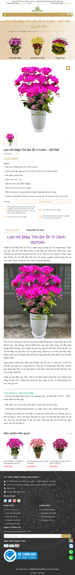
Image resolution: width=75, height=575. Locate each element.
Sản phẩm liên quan (17, 433)
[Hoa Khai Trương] (37, 47)
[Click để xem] (37, 98)
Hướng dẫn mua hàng (48, 510)
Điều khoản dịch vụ (47, 520)
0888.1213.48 (67, 3)
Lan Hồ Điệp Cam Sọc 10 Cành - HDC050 (37, 462)
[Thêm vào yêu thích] (68, 68)
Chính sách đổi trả (11, 517)
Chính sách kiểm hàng (13, 524)
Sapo (57, 569)
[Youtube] (14, 500)
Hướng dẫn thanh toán (48, 513)
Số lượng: (7, 201)
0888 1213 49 (11, 488)
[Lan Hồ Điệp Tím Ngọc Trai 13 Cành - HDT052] (60, 448)
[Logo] (37, 9)
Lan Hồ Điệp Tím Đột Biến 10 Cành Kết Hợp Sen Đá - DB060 (14, 462)
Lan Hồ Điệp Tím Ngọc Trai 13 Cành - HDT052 (60, 462)
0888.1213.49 (23, 3)
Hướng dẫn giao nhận (48, 517)
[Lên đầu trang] (71, 563)
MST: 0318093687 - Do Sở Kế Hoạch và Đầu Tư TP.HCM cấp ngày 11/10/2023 (31, 481)
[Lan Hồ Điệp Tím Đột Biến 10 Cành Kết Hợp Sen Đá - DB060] (14, 448)
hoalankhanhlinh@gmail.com (16, 492)
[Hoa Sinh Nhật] (15, 47)
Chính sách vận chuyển (13, 513)
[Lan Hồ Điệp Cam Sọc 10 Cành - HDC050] (37, 448)
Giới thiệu (41, 573)
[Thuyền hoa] (60, 47)
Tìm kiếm (33, 573)
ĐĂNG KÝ (66, 536)
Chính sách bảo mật (12, 510)
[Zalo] (5, 500)
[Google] (18, 500)
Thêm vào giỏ (47, 201)
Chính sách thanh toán (13, 520)
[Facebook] (9, 500)
